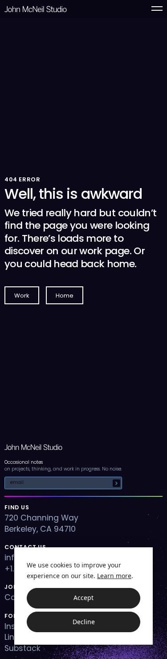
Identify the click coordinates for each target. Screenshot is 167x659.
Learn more (114, 575)
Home (64, 295)
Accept (83, 597)
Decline (84, 621)
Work (21, 295)
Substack (22, 648)
